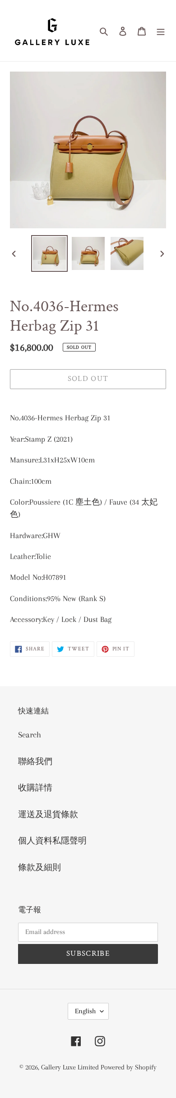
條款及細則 (39, 867)
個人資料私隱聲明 (52, 840)
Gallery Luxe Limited (71, 1067)
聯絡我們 (35, 761)
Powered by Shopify (129, 1067)
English (85, 1011)
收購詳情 (35, 787)
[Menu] (160, 30)
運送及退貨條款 (48, 814)
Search (29, 734)
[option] (49, 253)
